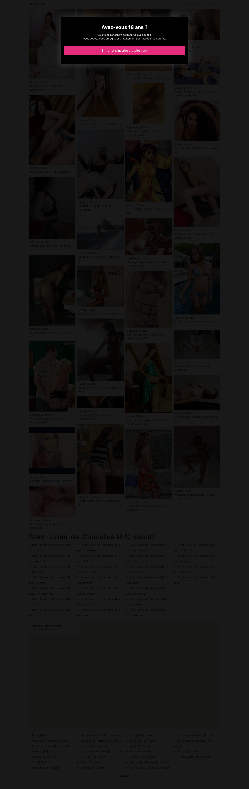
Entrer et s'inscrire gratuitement (124, 50)
